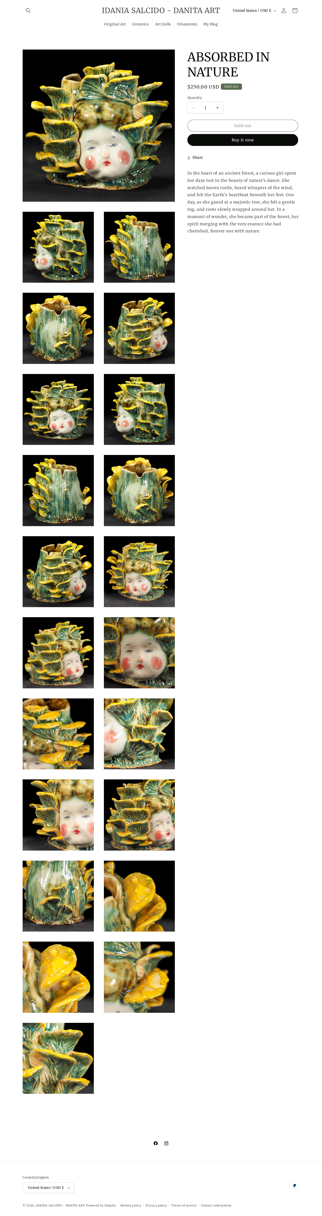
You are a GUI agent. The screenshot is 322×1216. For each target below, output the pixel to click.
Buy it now (243, 140)
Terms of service (184, 1205)
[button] (28, 10)
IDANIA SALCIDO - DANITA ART (60, 1205)
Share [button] (197, 157)
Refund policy (130, 1205)
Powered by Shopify (101, 1205)
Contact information (216, 1205)
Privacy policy (156, 1205)
